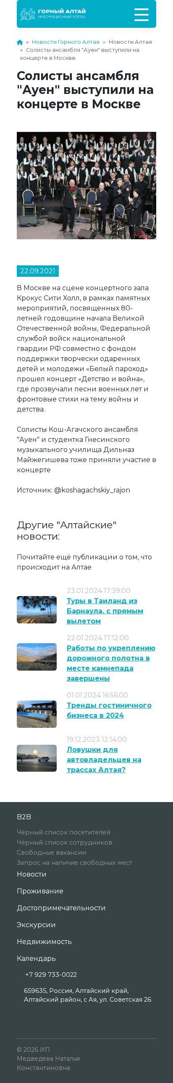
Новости (32, 874)
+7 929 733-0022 (51, 975)
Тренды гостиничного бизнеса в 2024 (109, 710)
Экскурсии (36, 925)
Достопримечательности (61, 908)
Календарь (36, 959)
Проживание (40, 891)
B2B (24, 817)
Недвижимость (44, 942)
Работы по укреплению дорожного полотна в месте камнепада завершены (111, 663)
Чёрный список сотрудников (64, 842)
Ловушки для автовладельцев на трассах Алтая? (104, 760)
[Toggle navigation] (141, 13)
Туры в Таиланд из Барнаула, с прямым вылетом (105, 611)
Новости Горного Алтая (66, 42)
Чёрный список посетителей (63, 832)
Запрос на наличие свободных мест (74, 862)
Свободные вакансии (51, 852)
